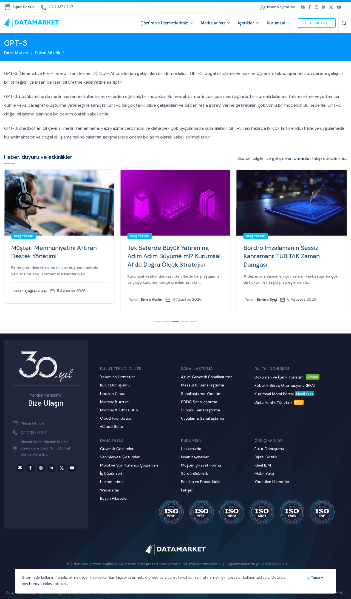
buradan (302, 158)
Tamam (317, 578)
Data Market (16, 52)
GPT (8, 73)
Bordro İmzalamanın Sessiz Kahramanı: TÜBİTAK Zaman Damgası (282, 256)
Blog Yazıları (23, 236)
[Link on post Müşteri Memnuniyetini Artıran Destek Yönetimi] (59, 203)
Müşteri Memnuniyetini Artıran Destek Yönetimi (54, 252)
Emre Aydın (151, 299)
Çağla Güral (36, 291)
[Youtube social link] (339, 7)
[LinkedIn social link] (323, 7)
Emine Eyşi (267, 299)
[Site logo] (31, 23)
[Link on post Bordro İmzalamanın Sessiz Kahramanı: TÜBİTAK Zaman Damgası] (292, 203)
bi (306, 282)
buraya (35, 583)
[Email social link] (303, 7)
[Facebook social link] (310, 7)
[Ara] (344, 23)
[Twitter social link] (331, 7)
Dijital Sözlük (47, 52)
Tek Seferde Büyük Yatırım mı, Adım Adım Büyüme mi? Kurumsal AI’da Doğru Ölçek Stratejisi (173, 256)
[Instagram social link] (316, 7)
